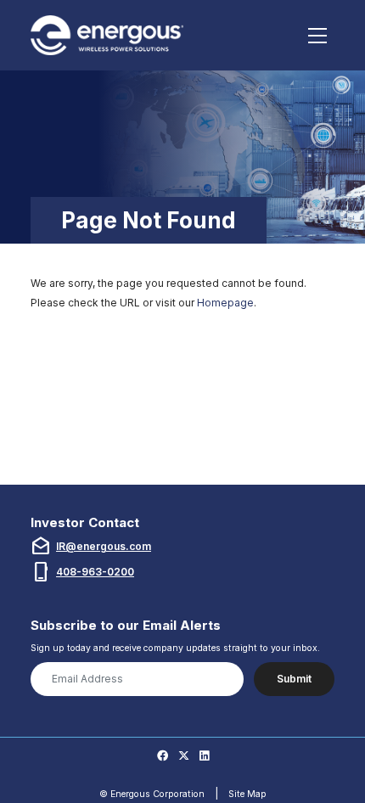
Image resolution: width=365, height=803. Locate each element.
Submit (294, 678)
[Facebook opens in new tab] (162, 756)
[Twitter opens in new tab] (183, 756)
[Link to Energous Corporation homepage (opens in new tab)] (109, 35)
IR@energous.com (103, 546)
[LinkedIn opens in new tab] (204, 756)
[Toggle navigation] (317, 35)
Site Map (247, 794)
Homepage (225, 302)
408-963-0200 (95, 571)
